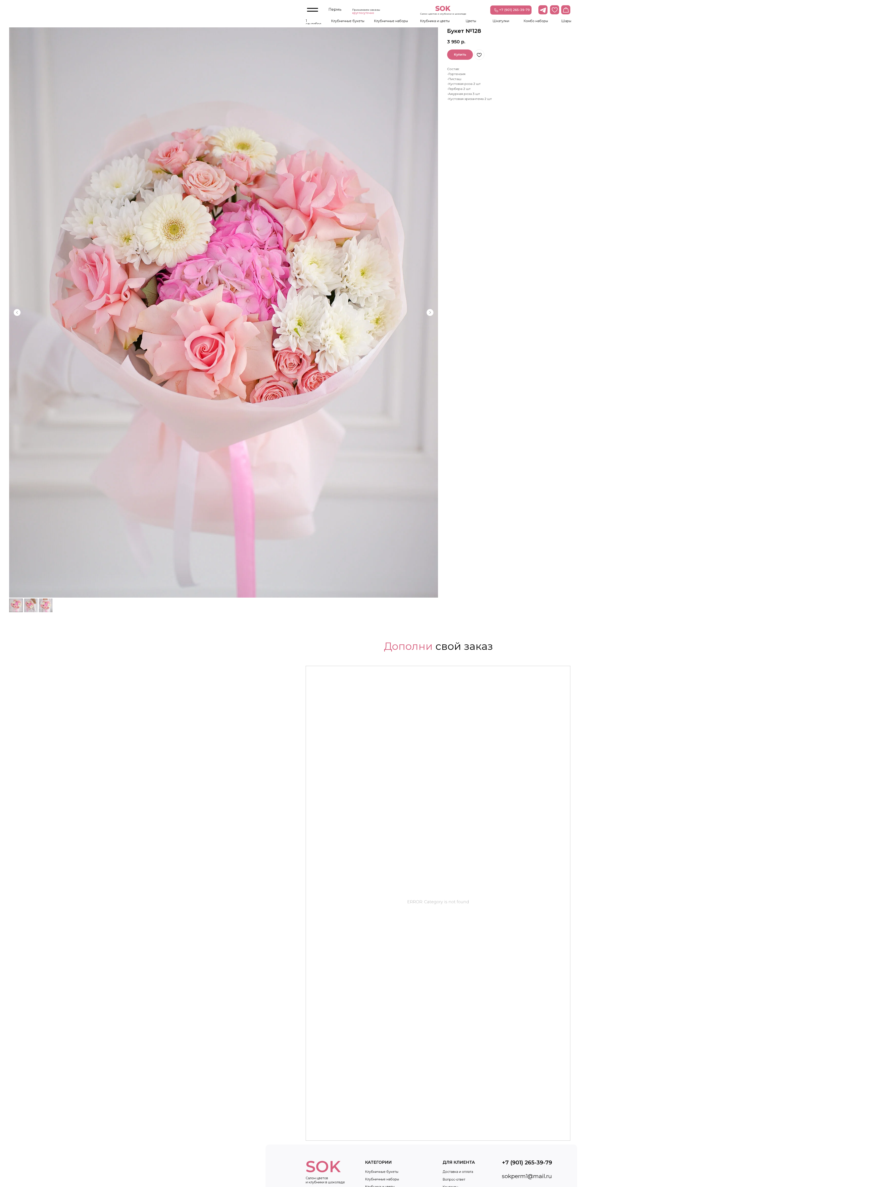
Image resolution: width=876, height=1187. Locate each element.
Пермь (335, 9)
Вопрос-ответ (454, 1179)
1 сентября (313, 22)
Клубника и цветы (435, 21)
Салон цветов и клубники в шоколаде (443, 13)
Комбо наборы (536, 21)
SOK (442, 8)
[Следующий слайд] (430, 312)
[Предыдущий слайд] (17, 312)
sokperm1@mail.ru (527, 1176)
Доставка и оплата (458, 1172)
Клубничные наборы (391, 21)
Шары (566, 21)
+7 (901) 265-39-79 (514, 10)
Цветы (471, 21)
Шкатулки (501, 21)
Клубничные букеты (347, 21)
